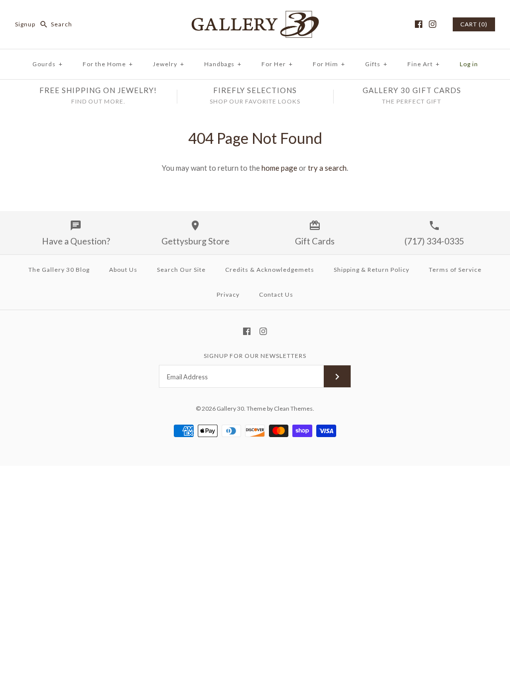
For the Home (108, 64)
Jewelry (168, 64)
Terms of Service (455, 269)
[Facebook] (418, 24)
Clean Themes (293, 408)
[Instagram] (432, 24)
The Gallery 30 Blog (59, 269)
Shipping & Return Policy (371, 269)
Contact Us (276, 294)
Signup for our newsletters (255, 355)
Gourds (47, 64)
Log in (469, 64)
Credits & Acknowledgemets (269, 269)
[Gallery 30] (255, 15)
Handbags (223, 64)
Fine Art (423, 64)
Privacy (228, 294)
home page (279, 167)
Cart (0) (474, 24)
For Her (277, 64)
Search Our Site (181, 269)
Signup (25, 24)
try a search (327, 167)
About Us (123, 269)
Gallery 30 (230, 408)
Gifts (376, 64)
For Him (329, 64)
